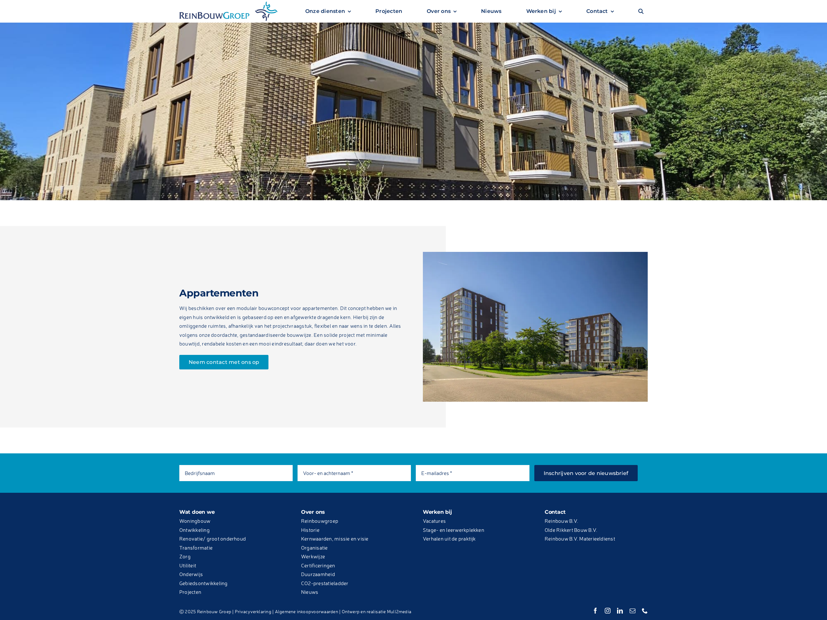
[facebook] (595, 611)
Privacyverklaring (253, 611)
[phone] (645, 611)
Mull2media (399, 611)
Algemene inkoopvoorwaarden (306, 611)
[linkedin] (620, 611)
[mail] (632, 611)
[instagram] (608, 611)
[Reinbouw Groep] (228, 4)
